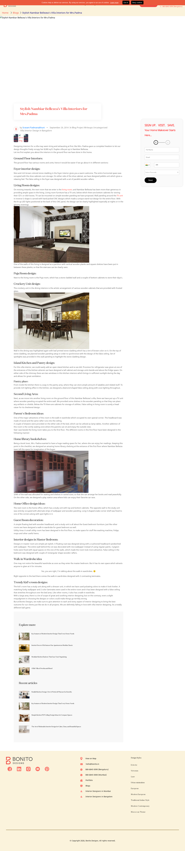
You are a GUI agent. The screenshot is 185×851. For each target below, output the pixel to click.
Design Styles (136, 758)
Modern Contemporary (140, 806)
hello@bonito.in (92, 764)
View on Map (90, 758)
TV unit (120, 195)
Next (150, 180)
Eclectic (134, 765)
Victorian (134, 770)
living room (67, 189)
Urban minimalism (138, 782)
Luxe (133, 776)
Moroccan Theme (138, 812)
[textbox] (147, 165)
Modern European (138, 794)
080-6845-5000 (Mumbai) (96, 775)
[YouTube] (37, 768)
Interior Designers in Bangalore (99, 796)
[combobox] (147, 164)
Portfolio (89, 780)
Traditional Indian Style (140, 800)
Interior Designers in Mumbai (98, 791)
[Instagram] (28, 768)
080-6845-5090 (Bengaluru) (96, 769)
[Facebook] (10, 768)
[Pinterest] (47, 768)
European (135, 788)
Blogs (88, 786)
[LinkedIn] (19, 768)
